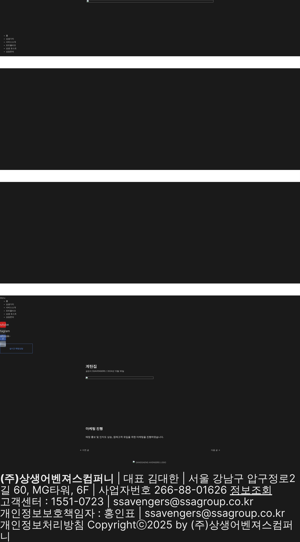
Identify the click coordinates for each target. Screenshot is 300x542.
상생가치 (10, 39)
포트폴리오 (11, 45)
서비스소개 (11, 42)
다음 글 (215, 450)
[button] (150, 178)
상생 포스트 (11, 48)
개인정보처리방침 (42, 524)
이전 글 (84, 450)
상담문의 (10, 51)
